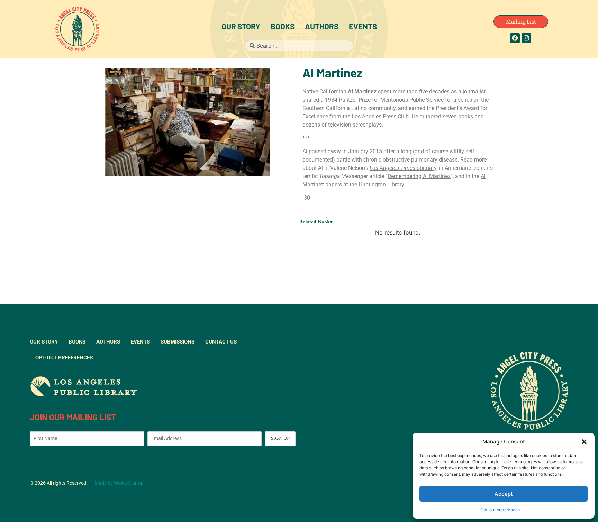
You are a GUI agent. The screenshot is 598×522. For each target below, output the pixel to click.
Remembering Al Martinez (419, 176)
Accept (504, 494)
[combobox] (298, 45)
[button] (584, 441)
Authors (321, 27)
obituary (403, 168)
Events (363, 27)
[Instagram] (526, 38)
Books (283, 27)
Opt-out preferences (500, 509)
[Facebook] (515, 38)
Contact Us (221, 342)
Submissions (177, 342)
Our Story (240, 27)
